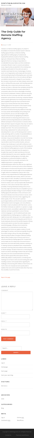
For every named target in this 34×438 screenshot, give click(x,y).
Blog (2, 408)
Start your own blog (7, 375)
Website (4, 329)
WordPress (20, 420)
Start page (4, 371)
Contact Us (8, 435)
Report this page (5, 277)
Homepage (4, 367)
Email (4, 321)
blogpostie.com (16, 432)
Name (3, 313)
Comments (5, 420)
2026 (2, 399)
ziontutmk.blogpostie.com (13, 3)
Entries (20, 417)
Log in (3, 363)
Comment (4, 290)
